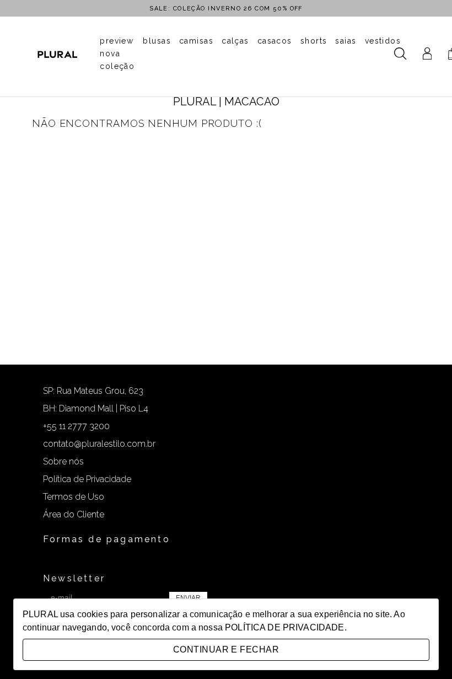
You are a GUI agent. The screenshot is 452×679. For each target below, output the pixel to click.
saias (345, 40)
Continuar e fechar (226, 649)
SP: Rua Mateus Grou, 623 (93, 391)
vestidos (383, 40)
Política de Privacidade (87, 479)
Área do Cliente (73, 514)
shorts (313, 40)
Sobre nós (63, 461)
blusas (157, 40)
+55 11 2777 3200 (76, 426)
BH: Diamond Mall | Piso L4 (95, 408)
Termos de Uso (73, 496)
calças (235, 40)
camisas (196, 40)
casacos (274, 40)
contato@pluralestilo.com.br (99, 444)
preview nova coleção (117, 53)
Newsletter (74, 578)
